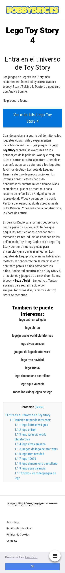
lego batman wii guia (32, 319)
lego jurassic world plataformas (32, 335)
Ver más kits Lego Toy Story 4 (32, 118)
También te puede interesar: (30, 420)
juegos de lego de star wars (32, 352)
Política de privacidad (19, 528)
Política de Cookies (18, 534)
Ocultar (40, 407)
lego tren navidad (32, 360)
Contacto (12, 540)
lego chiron (32, 328)
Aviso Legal (13, 522)
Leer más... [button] (31, 557)
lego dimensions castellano (32, 376)
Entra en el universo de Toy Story (27, 415)
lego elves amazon (33, 344)
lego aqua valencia (32, 384)
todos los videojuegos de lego (32, 392)
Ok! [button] (32, 566)
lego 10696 (32, 368)
